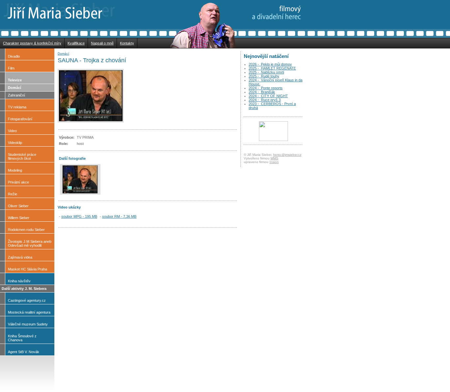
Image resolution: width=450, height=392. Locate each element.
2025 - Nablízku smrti (266, 72)
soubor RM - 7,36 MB (119, 216)
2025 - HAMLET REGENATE (272, 68)
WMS (274, 158)
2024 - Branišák (262, 92)
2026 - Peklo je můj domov (270, 64)
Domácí (63, 53)
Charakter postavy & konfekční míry (32, 43)
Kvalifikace (76, 43)
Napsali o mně (102, 43)
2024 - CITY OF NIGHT (268, 96)
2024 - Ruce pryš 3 (265, 100)
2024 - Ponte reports (266, 88)
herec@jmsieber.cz (287, 154)
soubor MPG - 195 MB (79, 216)
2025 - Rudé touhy (264, 76)
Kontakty (127, 43)
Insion (274, 162)
